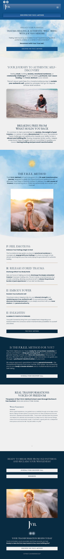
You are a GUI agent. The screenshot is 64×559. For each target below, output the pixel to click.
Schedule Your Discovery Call (32, 376)
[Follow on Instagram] (30, 533)
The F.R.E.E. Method (32, 331)
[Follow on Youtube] (33, 533)
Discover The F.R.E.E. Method (32, 548)
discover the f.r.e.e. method (32, 49)
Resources (32, 476)
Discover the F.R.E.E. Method (32, 15)
